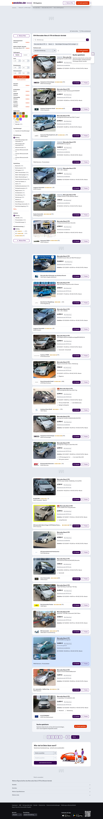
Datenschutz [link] (42, 805)
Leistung (15, 93)
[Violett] (20, 119)
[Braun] (23, 113)
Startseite (14, 7)
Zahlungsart (16, 52)
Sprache (14, 812)
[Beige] (17, 113)
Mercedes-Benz (36, 7)
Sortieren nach (37, 48)
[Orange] (14, 116)
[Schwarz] (14, 113)
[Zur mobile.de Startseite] (25, 3)
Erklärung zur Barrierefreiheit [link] (68, 805)
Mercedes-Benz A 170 (47, 7)
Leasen (25, 55)
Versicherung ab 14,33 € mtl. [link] (64, 264)
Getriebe (15, 105)
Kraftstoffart (16, 89)
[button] (21, 41)
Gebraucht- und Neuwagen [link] (25, 7)
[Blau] (17, 116)
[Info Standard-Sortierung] (58, 50)
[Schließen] (93, 54)
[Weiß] (26, 113)
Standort (15, 83)
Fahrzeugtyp (16, 97)
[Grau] (20, 113)
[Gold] (17, 119)
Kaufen (17, 55)
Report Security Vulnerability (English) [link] (21, 807)
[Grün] (26, 116)
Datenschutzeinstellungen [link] (53, 805)
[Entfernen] (46, 44)
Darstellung (26, 812)
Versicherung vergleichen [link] (63, 65)
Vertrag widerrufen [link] (27, 805)
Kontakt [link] (35, 805)
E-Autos (15, 101)
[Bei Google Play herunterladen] (77, 815)
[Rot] (23, 116)
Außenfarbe (16, 111)
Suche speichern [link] (21, 79)
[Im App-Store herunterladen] (67, 815)
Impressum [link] (15, 805)
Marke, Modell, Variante (19, 46)
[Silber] (14, 119)
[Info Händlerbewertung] (24, 226)
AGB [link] (20, 805)
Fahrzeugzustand (17, 40)
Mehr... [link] (15, 209)
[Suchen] (87, 40)
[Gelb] (20, 116)
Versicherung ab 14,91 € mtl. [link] (64, 97)
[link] (74, 31)
